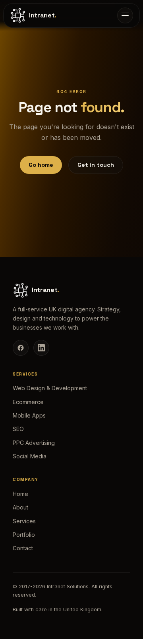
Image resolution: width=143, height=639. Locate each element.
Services (24, 521)
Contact (23, 548)
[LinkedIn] (41, 348)
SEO (18, 428)
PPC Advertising (34, 442)
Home (20, 493)
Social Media (29, 456)
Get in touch (95, 164)
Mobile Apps (29, 415)
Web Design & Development (50, 388)
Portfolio (24, 534)
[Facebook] (21, 348)
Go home (41, 164)
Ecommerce (28, 402)
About (20, 507)
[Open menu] (125, 15)
